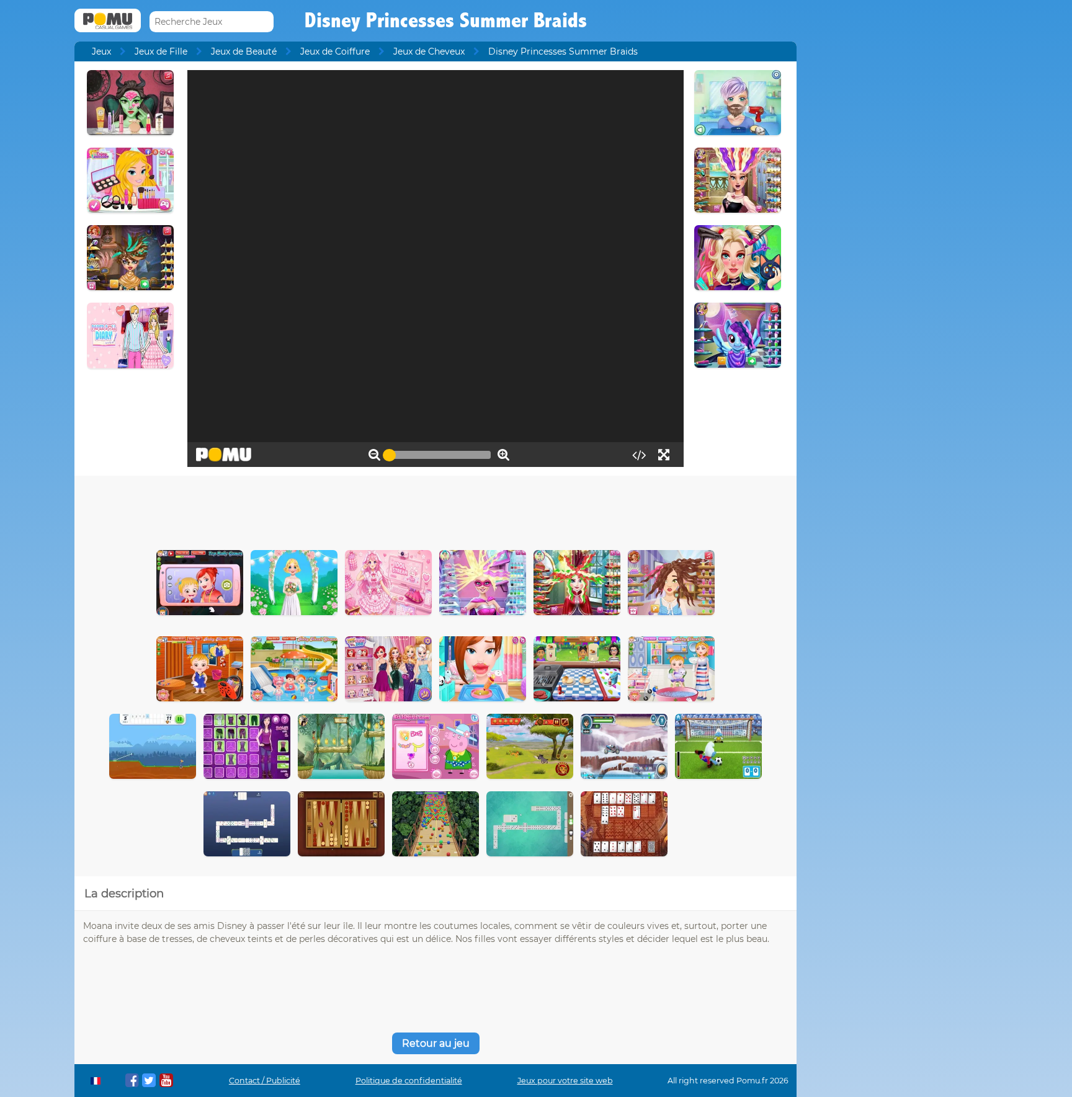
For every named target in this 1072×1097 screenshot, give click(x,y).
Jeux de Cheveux (429, 51)
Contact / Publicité (264, 1080)
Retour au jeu (436, 1043)
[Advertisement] (435, 510)
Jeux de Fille (161, 51)
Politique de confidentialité (408, 1080)
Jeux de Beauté (244, 51)
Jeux (101, 51)
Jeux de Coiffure (335, 51)
